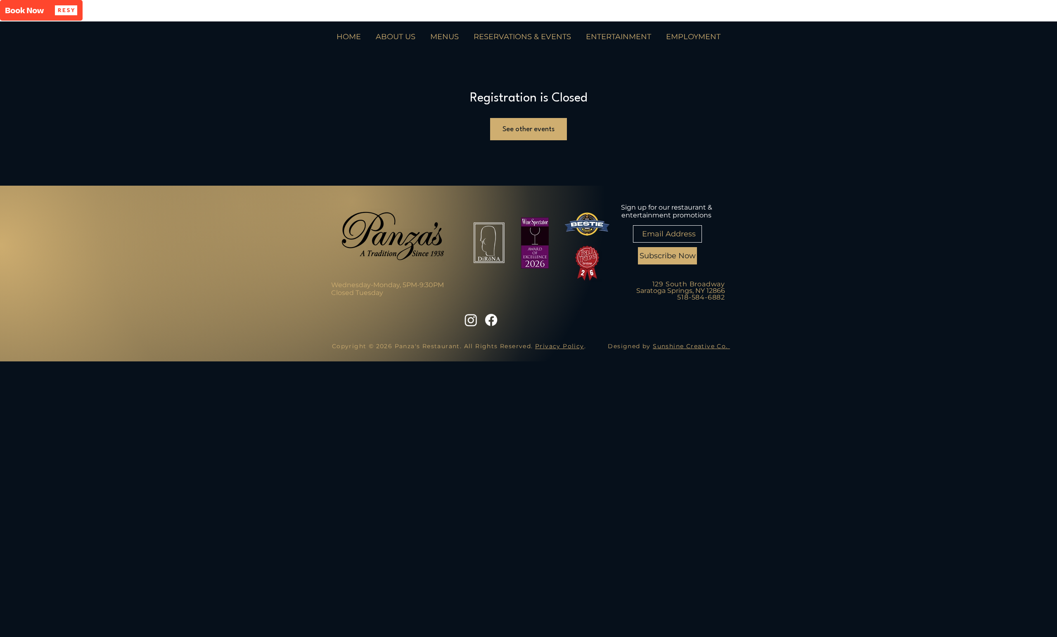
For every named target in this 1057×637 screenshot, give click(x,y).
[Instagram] (471, 320)
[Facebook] (491, 320)
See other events (528, 129)
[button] (41, 10)
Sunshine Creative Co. (691, 346)
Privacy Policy (559, 346)
